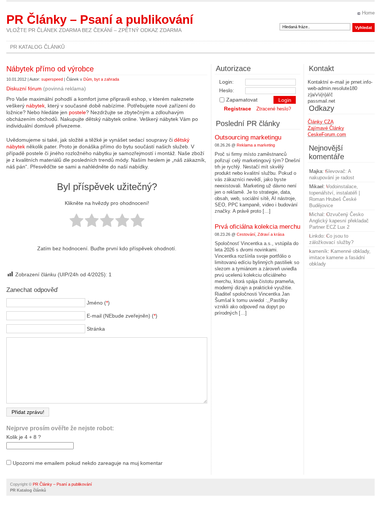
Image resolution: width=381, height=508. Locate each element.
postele (77, 112)
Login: (226, 82)
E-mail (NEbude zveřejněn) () (122, 316)
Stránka (96, 329)
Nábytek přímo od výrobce (50, 69)
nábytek (35, 106)
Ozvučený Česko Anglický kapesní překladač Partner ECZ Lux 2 (339, 221)
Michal (316, 214)
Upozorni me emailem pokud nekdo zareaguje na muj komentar (88, 463)
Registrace (237, 109)
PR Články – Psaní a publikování (99, 19)
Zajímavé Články (326, 128)
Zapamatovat (241, 100)
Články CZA (321, 122)
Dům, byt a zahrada (101, 79)
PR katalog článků (37, 47)
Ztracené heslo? (273, 109)
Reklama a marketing (256, 145)
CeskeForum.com (327, 134)
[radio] (76, 221)
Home (368, 13)
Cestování (246, 234)
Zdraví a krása (270, 234)
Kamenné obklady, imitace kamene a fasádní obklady (340, 257)
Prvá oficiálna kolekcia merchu (257, 226)
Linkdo (316, 236)
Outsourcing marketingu (248, 137)
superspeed (52, 79)
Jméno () (98, 303)
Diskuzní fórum (24, 88)
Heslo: (226, 90)
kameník (318, 251)
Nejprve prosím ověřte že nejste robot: (60, 428)
